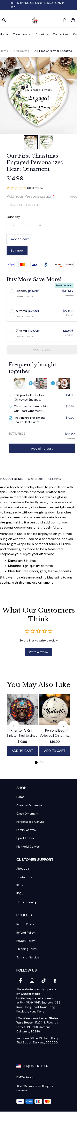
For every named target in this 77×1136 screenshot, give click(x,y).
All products (21, 51)
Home (4, 51)
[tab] (36, 762)
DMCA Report (25, 1077)
